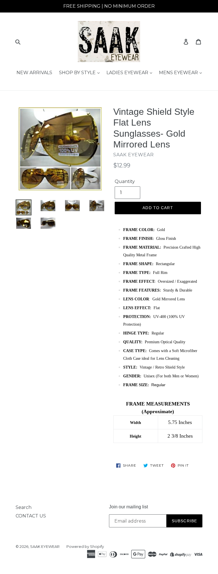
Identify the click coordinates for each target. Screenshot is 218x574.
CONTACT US (31, 516)
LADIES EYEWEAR (127, 72)
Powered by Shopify (85, 546)
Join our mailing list (128, 506)
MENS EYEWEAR (179, 72)
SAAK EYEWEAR (45, 546)
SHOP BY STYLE (78, 72)
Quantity (125, 181)
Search (24, 507)
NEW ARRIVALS (34, 72)
